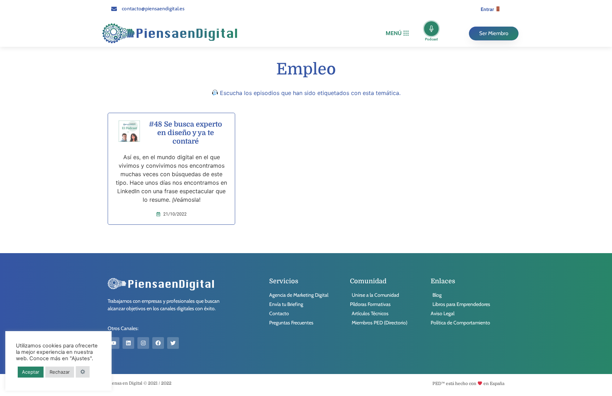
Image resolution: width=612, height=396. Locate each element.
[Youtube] (113, 343)
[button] (397, 33)
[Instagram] (143, 343)
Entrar (488, 9)
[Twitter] (173, 343)
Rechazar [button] (60, 372)
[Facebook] (158, 343)
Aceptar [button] (30, 372)
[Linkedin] (128, 343)
